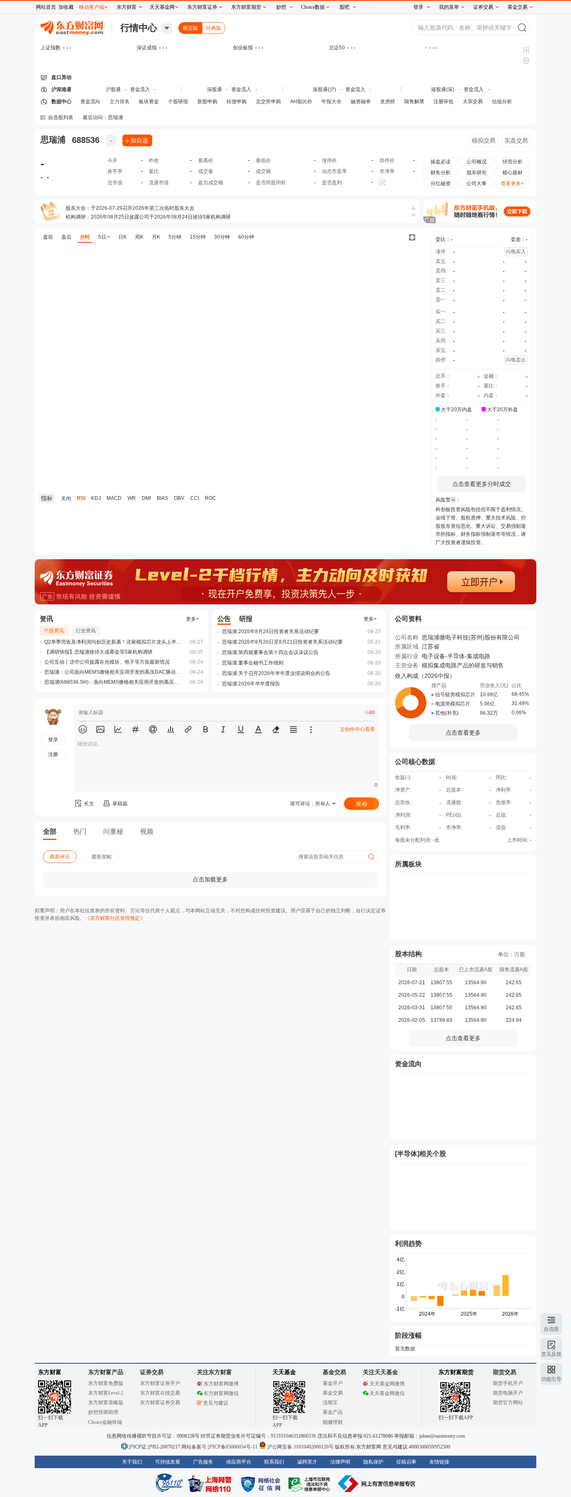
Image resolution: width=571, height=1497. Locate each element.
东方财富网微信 (221, 1393)
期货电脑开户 (508, 1393)
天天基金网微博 (387, 1384)
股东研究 (476, 173)
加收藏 (66, 7)
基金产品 (333, 1412)
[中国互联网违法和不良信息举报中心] (377, 1483)
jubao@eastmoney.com (442, 1436)
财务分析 (441, 173)
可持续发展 (167, 1462)
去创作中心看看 (357, 729)
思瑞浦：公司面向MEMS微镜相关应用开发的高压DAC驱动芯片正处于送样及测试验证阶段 (113, 672)
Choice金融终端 (105, 1422)
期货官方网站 (508, 1402)
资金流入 (140, 89)
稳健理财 (333, 1422)
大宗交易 (473, 101)
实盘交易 (516, 140)
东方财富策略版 (105, 1402)
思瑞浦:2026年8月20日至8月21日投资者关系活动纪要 (282, 642)
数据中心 (61, 101)
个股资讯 (54, 631)
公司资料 (408, 618)
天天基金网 (162, 7)
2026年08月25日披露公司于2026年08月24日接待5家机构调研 (161, 217)
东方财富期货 (456, 1372)
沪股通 (113, 89)
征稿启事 (406, 1462)
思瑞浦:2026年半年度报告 (251, 684)
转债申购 (237, 101)
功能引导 (551, 1379)
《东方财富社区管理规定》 (115, 918)
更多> (192, 619)
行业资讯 (86, 631)
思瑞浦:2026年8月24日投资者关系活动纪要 (270, 631)
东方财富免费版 (105, 1383)
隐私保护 (373, 1462)
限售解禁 (414, 101)
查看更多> (512, 183)
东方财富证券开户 (160, 1383)
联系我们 (274, 1462)
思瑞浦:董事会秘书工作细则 (252, 663)
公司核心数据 (415, 761)
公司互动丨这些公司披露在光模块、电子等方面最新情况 (107, 662)
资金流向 (90, 101)
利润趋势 (408, 1243)
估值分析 (502, 101)
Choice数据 (313, 7)
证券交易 (483, 7)
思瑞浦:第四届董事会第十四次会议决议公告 (270, 652)
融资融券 (361, 101)
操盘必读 (441, 162)
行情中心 (138, 28)
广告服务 (203, 1462)
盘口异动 (61, 77)
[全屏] (412, 237)
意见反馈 (551, 1354)
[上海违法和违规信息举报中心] (311, 1483)
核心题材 (512, 173)
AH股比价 (301, 101)
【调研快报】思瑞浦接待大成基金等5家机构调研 (98, 652)
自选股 (551, 1329)
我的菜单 (449, 7)
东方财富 (49, 1372)
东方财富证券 (202, 7)
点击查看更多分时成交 (481, 484)
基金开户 (333, 1383)
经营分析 (512, 162)
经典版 (213, 28)
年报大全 (331, 101)
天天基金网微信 (387, 1393)
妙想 (281, 7)
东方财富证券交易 (160, 1402)
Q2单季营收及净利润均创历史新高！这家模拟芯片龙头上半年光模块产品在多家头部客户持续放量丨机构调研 (113, 642)
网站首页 (46, 7)
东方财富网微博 (221, 1384)
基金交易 (333, 1393)
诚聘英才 (307, 1462)
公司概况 (476, 162)
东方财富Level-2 (105, 1393)
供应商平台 (238, 1462)
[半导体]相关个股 (420, 1153)
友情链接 (439, 1462)
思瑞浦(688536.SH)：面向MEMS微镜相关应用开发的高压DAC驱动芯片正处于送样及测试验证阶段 (113, 682)
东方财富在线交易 (160, 1393)
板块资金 (149, 101)
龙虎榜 (387, 101)
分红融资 (441, 183)
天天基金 (284, 1372)
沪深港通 (61, 89)
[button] (83, 729)
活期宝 (330, 1402)
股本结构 (408, 953)
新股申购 (207, 101)
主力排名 (120, 101)
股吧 (344, 7)
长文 (89, 804)
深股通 (214, 89)
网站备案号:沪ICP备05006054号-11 (220, 1447)
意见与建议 (215, 1403)
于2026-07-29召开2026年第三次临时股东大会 (142, 208)
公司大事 (476, 183)
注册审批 (443, 101)
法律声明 (340, 1462)
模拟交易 (483, 140)
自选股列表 (60, 117)
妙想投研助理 (103, 1412)
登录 (418, 7)
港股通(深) (442, 89)
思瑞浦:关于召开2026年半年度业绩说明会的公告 (276, 673)
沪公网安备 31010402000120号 (300, 1447)
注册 (53, 754)
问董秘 (113, 831)
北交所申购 (268, 101)
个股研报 (178, 101)
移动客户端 (91, 7)
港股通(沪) (324, 89)
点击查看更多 (463, 732)
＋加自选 (136, 140)
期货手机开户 (508, 1383)
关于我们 (132, 1462)
